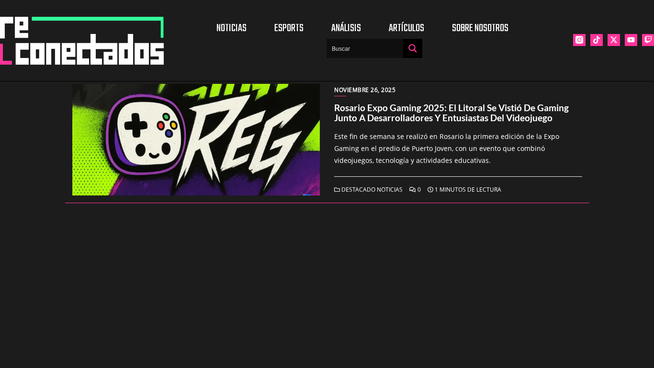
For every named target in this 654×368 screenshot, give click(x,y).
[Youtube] (631, 40)
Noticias (231, 28)
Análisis (346, 28)
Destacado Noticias (371, 189)
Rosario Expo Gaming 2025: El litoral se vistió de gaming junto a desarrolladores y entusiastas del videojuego (451, 112)
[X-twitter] (614, 40)
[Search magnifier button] (412, 48)
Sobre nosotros (480, 28)
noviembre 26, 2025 (364, 90)
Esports (289, 28)
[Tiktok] (596, 40)
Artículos (406, 28)
